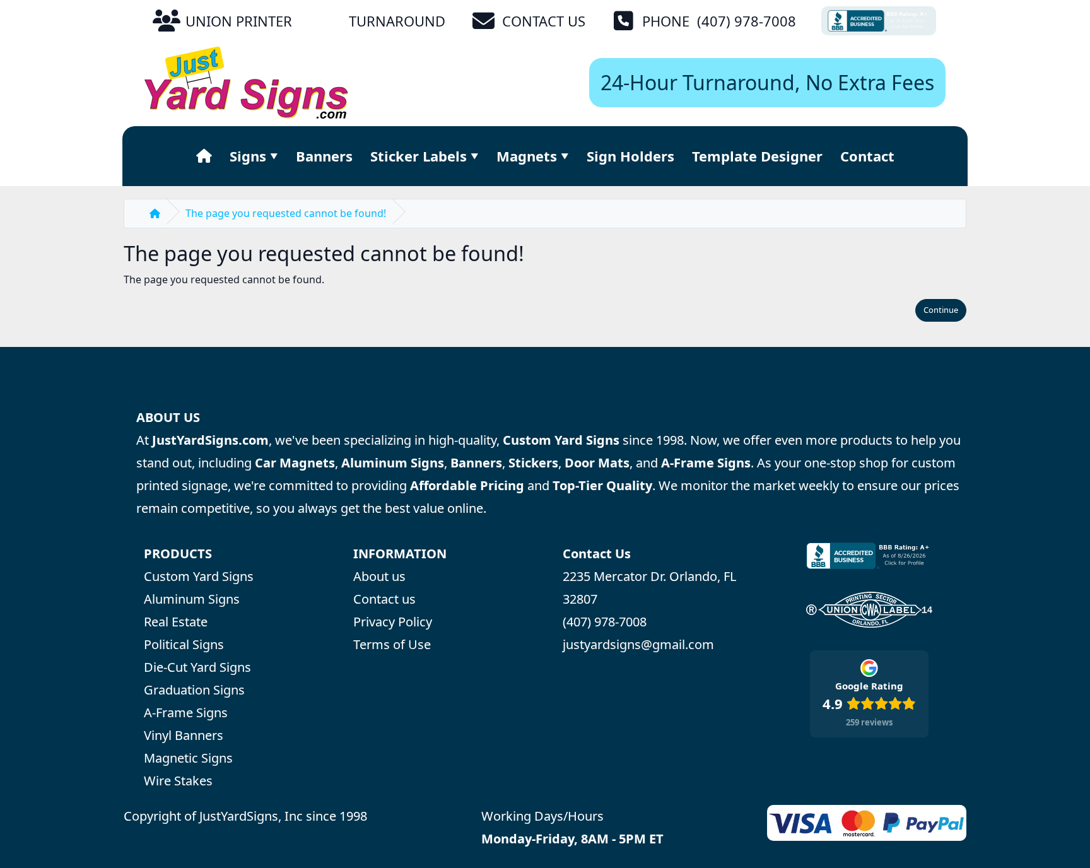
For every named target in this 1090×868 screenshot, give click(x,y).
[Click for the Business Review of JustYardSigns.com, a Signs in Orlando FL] (879, 21)
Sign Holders (630, 155)
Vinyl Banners (183, 735)
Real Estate (176, 621)
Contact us (384, 598)
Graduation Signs (194, 689)
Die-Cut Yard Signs (197, 667)
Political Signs (184, 644)
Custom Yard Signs (199, 576)
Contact (867, 155)
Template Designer (757, 155)
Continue (940, 309)
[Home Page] (204, 155)
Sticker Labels (418, 155)
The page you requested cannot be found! (285, 213)
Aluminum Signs (192, 598)
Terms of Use (392, 644)
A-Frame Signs (186, 712)
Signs (248, 155)
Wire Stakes (178, 780)
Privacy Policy (392, 621)
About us (379, 576)
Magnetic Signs (188, 757)
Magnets (526, 155)
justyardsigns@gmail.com (638, 644)
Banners (324, 155)
